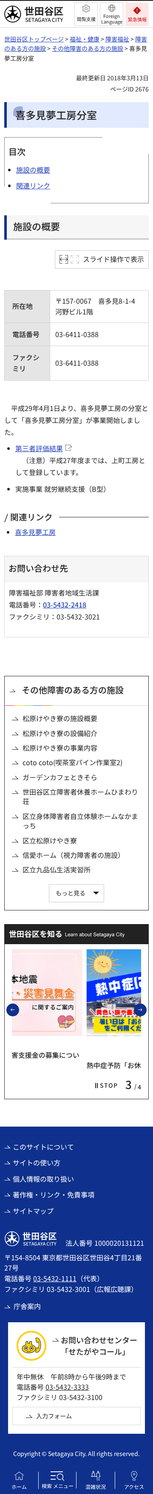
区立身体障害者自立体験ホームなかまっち (80, 821)
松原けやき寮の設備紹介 (60, 733)
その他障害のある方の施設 (87, 48)
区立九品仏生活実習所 (57, 869)
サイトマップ (33, 1210)
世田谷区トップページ (34, 39)
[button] (86, 14)
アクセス (134, 1486)
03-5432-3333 (67, 1387)
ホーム (19, 1486)
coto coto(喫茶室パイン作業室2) (72, 762)
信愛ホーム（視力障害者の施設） (74, 855)
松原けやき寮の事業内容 (60, 747)
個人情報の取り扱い (43, 1178)
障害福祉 (117, 39)
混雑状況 (95, 1486)
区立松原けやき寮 (50, 840)
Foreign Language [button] (111, 18)
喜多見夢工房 (35, 532)
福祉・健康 (84, 39)
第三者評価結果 (39, 448)
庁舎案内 (27, 1306)
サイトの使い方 (36, 1162)
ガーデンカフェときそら (60, 777)
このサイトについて (43, 1146)
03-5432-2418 (64, 604)
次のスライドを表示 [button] (146, 1009)
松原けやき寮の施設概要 (60, 718)
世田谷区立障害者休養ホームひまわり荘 (80, 796)
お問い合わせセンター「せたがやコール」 (99, 1345)
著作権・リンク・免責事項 (53, 1194)
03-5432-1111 (54, 1278)
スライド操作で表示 (113, 259)
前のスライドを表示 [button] (18, 1009)
